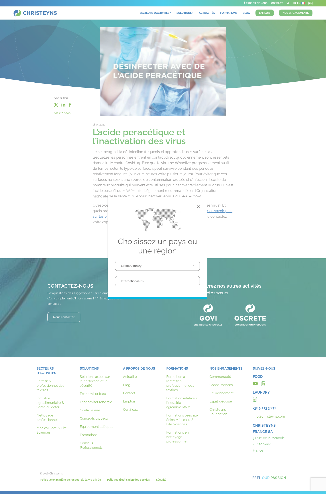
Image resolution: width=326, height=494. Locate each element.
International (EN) (133, 281)
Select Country (131, 265)
